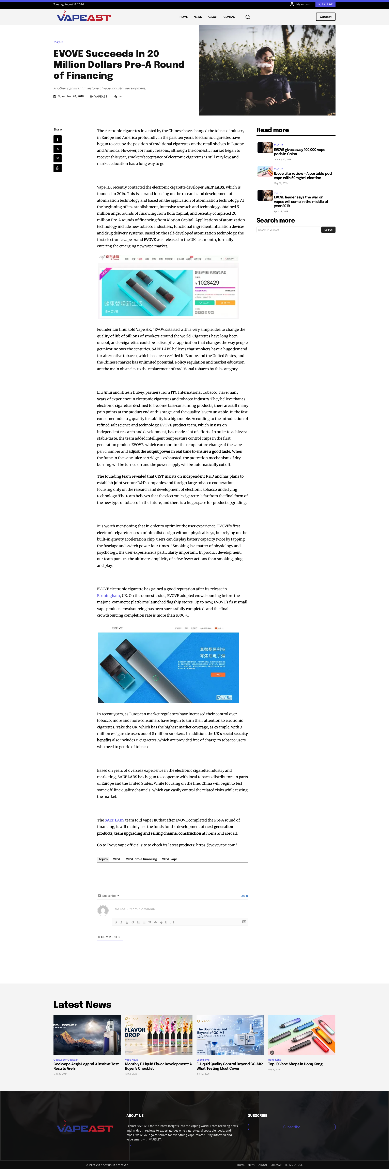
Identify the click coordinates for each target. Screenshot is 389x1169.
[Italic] (121, 922)
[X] (57, 149)
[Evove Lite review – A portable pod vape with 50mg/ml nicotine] (265, 171)
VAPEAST (101, 96)
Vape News (131, 1059)
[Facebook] (57, 139)
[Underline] (127, 922)
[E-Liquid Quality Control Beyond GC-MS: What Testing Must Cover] (230, 1035)
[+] (172, 921)
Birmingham (108, 595)
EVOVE (58, 42)
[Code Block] (155, 922)
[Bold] (116, 922)
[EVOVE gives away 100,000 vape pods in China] (265, 147)
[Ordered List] (138, 922)
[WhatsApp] (57, 168)
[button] (247, 17)
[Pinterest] (57, 158)
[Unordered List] (144, 922)
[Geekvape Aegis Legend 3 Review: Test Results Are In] (87, 1035)
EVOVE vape (169, 859)
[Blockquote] (150, 922)
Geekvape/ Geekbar (65, 1059)
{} (166, 921)
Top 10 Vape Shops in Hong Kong (295, 1064)
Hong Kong (274, 1059)
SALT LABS (114, 820)
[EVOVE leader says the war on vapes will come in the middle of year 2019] (265, 195)
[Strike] (133, 922)
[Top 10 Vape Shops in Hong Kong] (302, 1035)
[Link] (161, 922)
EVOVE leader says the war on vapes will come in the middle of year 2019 (301, 202)
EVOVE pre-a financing (140, 859)
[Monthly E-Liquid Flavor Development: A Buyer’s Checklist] (158, 1035)
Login (244, 895)
